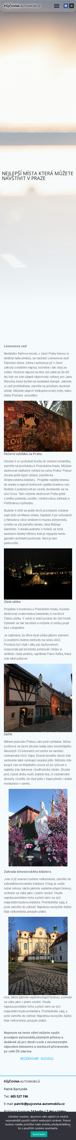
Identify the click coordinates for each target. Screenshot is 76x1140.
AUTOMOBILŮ (22, 6)
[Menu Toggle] (57, 6)
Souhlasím (39, 1134)
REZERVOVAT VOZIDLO (37, 1059)
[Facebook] (66, 5)
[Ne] (69, 1125)
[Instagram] (71, 5)
